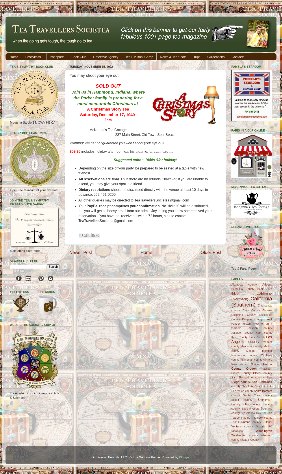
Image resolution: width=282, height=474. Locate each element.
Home (14, 57)
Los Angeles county (251, 339)
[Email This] (81, 235)
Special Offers (250, 408)
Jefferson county (242, 332)
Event (268, 319)
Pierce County (241, 373)
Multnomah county (251, 359)
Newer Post (80, 252)
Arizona (267, 284)
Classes (267, 310)
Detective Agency (106, 57)
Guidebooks (216, 57)
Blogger (184, 457)
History (247, 323)
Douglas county (252, 319)
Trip (233, 422)
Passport (267, 368)
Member (267, 351)
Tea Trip (267, 413)
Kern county (264, 332)
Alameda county (244, 284)
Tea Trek (255, 413)
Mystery (267, 359)
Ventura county (242, 426)
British (235, 293)
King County (239, 337)
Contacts (238, 57)
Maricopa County (251, 346)
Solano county (251, 404)
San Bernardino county (247, 377)
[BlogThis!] (85, 235)
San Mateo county (242, 391)
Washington (264, 431)
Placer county (262, 373)
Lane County (257, 337)
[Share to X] (89, 235)
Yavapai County (249, 439)
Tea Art (245, 413)
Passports (57, 57)
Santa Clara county (257, 395)
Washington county (244, 435)
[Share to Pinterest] (98, 235)
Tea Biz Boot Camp (139, 57)
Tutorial (267, 422)
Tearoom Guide (240, 417)
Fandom (236, 323)
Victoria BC (264, 426)
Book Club (78, 57)
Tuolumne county (249, 422)
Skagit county (241, 400)
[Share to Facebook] (93, 235)
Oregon (251, 368)
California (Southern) (251, 302)
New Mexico (239, 364)
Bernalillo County (242, 289)
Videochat (237, 431)
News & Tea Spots (173, 57)
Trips (196, 57)
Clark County (251, 310)
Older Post (210, 252)
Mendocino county (244, 355)
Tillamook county (261, 417)
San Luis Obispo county (257, 386)
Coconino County (243, 315)
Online (255, 364)
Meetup (250, 351)
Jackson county (259, 328)
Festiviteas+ (34, 57)
